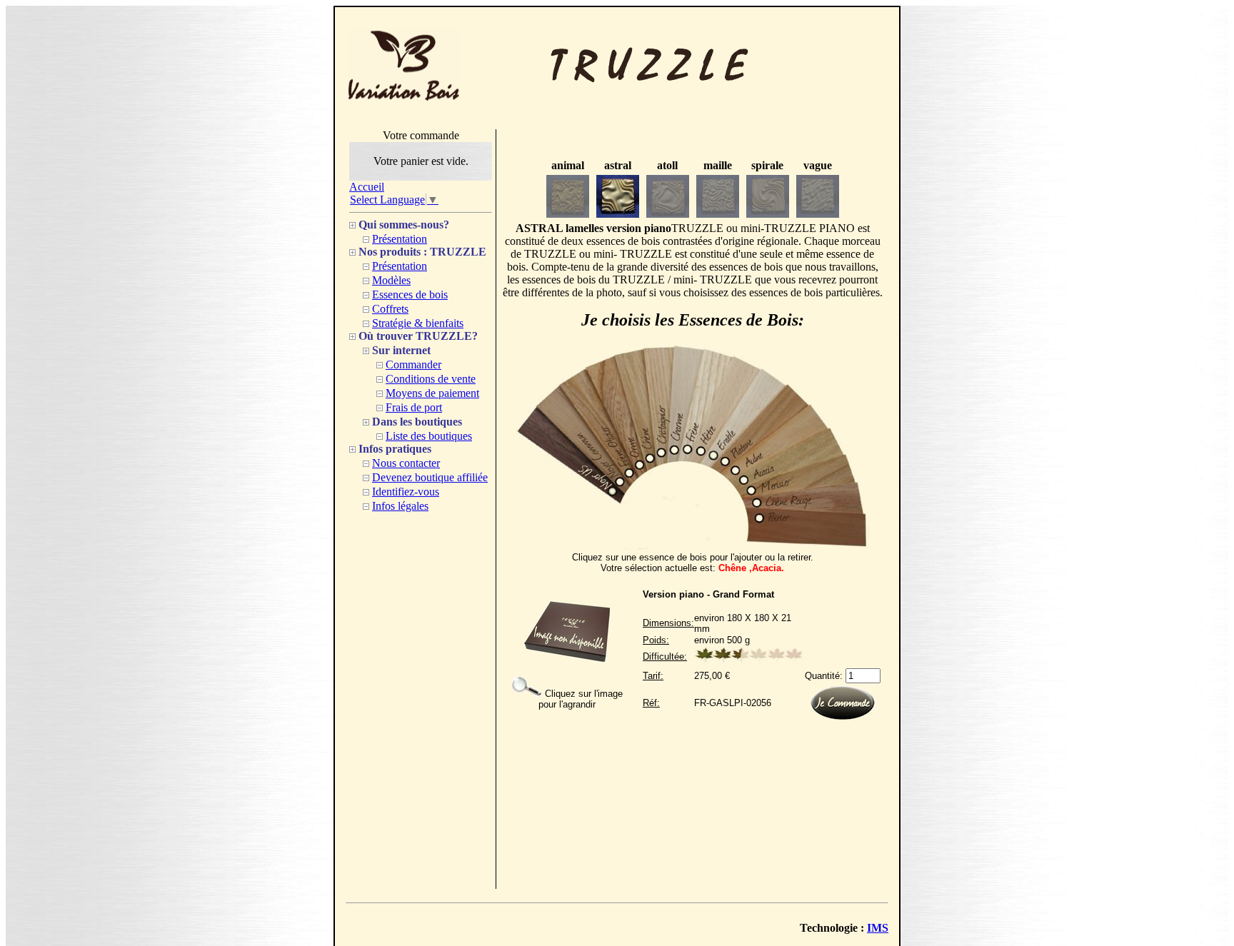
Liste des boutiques (429, 436)
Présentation (399, 239)
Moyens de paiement (432, 393)
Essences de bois (410, 294)
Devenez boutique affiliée (430, 477)
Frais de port (414, 407)
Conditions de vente (431, 379)
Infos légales (400, 506)
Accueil (366, 187)
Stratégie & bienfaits (417, 323)
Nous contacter (406, 463)
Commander (413, 364)
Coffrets (390, 309)
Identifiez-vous (405, 491)
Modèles (391, 280)
